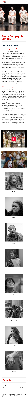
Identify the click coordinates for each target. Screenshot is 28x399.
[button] (1, 2)
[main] (14, 38)
